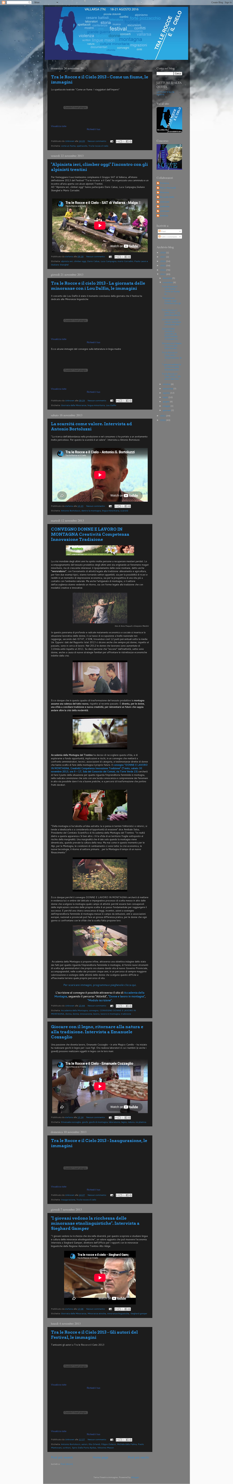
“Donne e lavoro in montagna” (126, 996)
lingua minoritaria (96, 405)
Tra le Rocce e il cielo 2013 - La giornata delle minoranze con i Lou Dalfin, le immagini (98, 286)
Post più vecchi (138, 1457)
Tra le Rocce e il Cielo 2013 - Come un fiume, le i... (171, 290)
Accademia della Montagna (74, 1010)
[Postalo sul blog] (120, 141)
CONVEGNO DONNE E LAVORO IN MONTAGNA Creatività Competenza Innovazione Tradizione (90, 534)
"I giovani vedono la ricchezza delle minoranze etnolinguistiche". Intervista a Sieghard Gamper (95, 1223)
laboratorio (114, 1121)
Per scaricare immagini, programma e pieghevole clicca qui (99, 985)
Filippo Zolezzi (108, 1444)
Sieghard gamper (138, 1313)
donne (76, 1013)
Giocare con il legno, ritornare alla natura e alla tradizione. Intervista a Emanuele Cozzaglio (97, 1031)
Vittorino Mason (105, 1447)
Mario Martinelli (168, 187)
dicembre (167, 278)
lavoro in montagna (110, 1013)
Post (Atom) (67, 1463)
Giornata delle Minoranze (73, 405)
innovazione (86, 1013)
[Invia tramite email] (117, 141)
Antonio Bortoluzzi (70, 510)
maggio (167, 405)
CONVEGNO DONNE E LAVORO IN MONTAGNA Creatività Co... (170, 333)
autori (84, 1444)
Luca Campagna (108, 261)
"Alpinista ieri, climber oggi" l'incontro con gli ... (171, 301)
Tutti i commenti (169, 236)
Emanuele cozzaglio (71, 1121)
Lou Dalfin (111, 405)
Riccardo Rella (167, 197)
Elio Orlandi (94, 1444)
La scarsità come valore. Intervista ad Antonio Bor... (171, 322)
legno (124, 1121)
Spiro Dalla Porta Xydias (84, 1447)
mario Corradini (125, 261)
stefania (164, 215)
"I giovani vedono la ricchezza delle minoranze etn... (171, 367)
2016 (163, 261)
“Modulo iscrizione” (100, 1000)
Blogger (135, 1477)
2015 (163, 265)
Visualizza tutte (58, 126)
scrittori (67, 1447)
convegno (93, 1010)
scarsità (124, 510)
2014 (163, 269)
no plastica (141, 1121)
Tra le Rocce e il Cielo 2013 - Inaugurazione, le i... (171, 356)
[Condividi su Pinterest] (130, 141)
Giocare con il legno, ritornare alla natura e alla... (172, 346)
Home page (100, 1457)
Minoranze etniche (97, 1313)
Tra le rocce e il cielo (98, 145)
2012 (163, 415)
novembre (168, 282)
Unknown (164, 201)
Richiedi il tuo (93, 129)
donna (68, 1013)
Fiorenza (164, 183)
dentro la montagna (91, 510)
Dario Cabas (93, 261)
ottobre (167, 384)
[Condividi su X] (124, 141)
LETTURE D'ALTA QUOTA (165, 93)
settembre (168, 388)
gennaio (167, 410)
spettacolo (82, 145)
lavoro (96, 1013)
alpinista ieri (67, 261)
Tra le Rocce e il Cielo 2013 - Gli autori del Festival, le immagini (94, 1335)
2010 (163, 420)
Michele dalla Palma (127, 1444)
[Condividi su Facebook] (127, 141)
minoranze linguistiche (118, 1313)
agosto (166, 392)
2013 (163, 274)
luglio (166, 397)
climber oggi (80, 261)
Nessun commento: (97, 141)
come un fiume (68, 145)
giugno (166, 401)
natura (131, 1121)
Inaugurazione (68, 1199)
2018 (163, 252)
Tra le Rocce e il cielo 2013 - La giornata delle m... (172, 312)
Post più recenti (62, 1457)
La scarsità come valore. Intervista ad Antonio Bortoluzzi (91, 426)
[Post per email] (111, 141)
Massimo (164, 192)
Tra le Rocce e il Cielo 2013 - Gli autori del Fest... (171, 376)
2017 (163, 256)
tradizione (126, 1013)
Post (163, 231)
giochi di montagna (98, 1121)
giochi (85, 1121)
